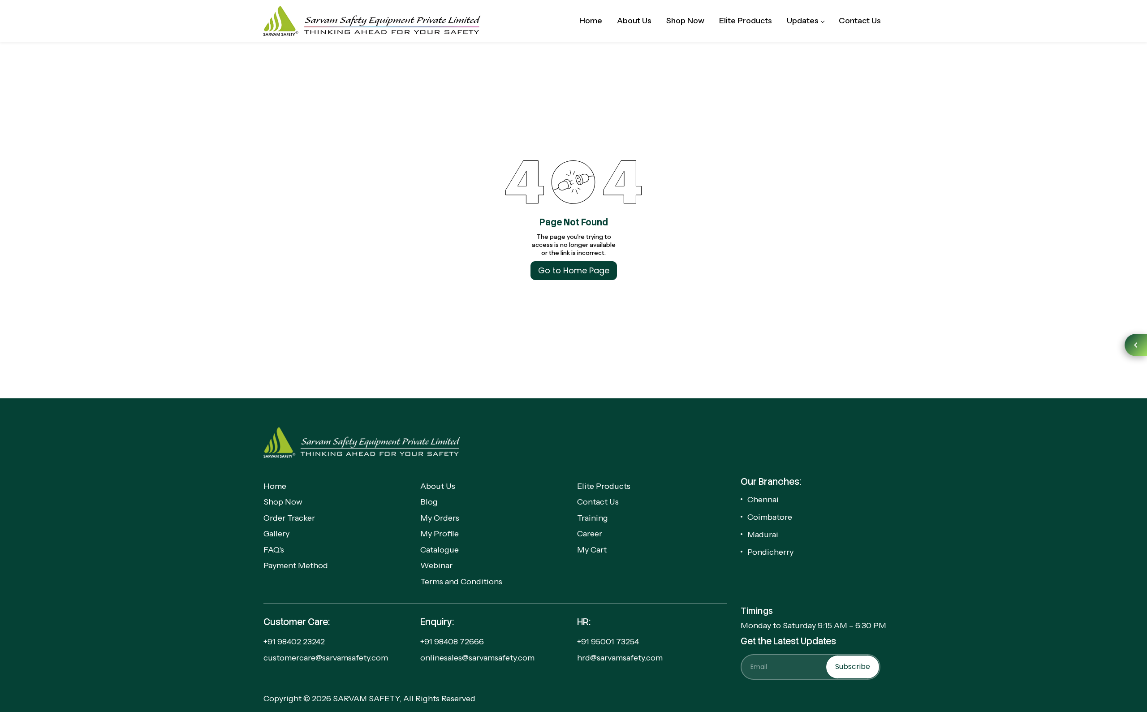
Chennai (763, 500)
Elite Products (603, 486)
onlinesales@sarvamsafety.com (477, 658)
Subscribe (852, 666)
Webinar (436, 565)
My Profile (439, 534)
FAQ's (273, 550)
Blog (429, 502)
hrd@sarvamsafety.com (620, 658)
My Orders (439, 518)
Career (589, 534)
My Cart (592, 550)
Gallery (276, 534)
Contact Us (598, 502)
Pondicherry (770, 552)
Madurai (762, 534)
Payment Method (295, 565)
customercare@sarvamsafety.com (325, 658)
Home (274, 486)
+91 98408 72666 (452, 642)
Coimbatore (769, 517)
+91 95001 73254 (608, 642)
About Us (437, 486)
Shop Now (282, 502)
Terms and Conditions (461, 582)
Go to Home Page (573, 270)
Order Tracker (289, 518)
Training (592, 518)
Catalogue (439, 550)
